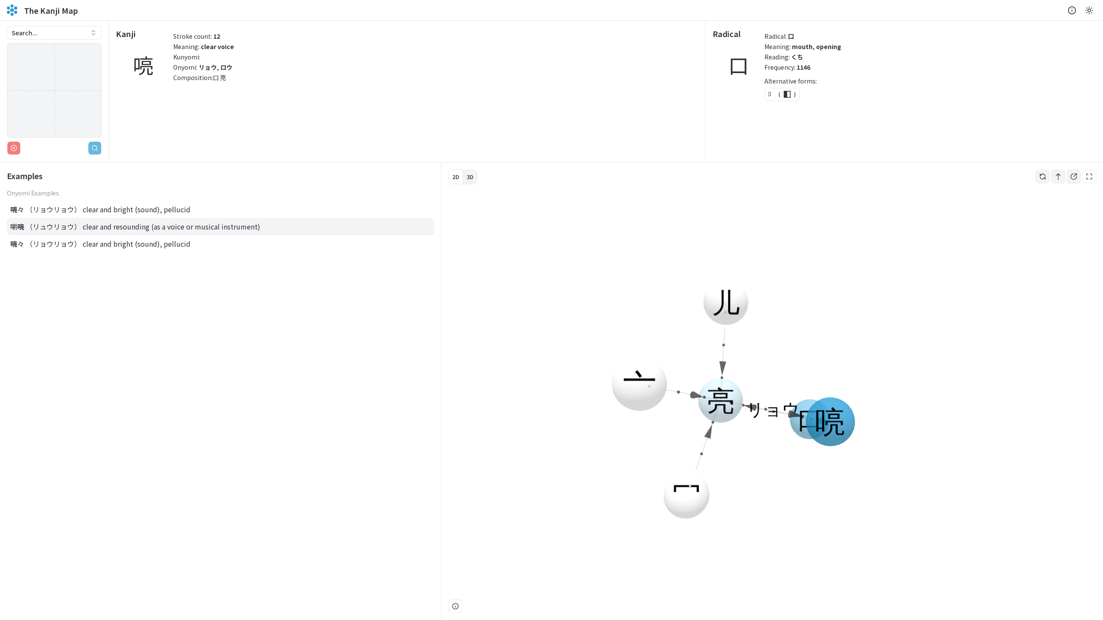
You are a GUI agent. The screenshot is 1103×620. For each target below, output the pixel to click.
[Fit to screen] (1089, 176)
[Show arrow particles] (1058, 176)
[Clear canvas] (14, 148)
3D (470, 177)
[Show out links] (1074, 176)
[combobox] (54, 33)
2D (455, 177)
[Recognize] (95, 148)
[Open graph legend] (455, 606)
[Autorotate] (1043, 176)
